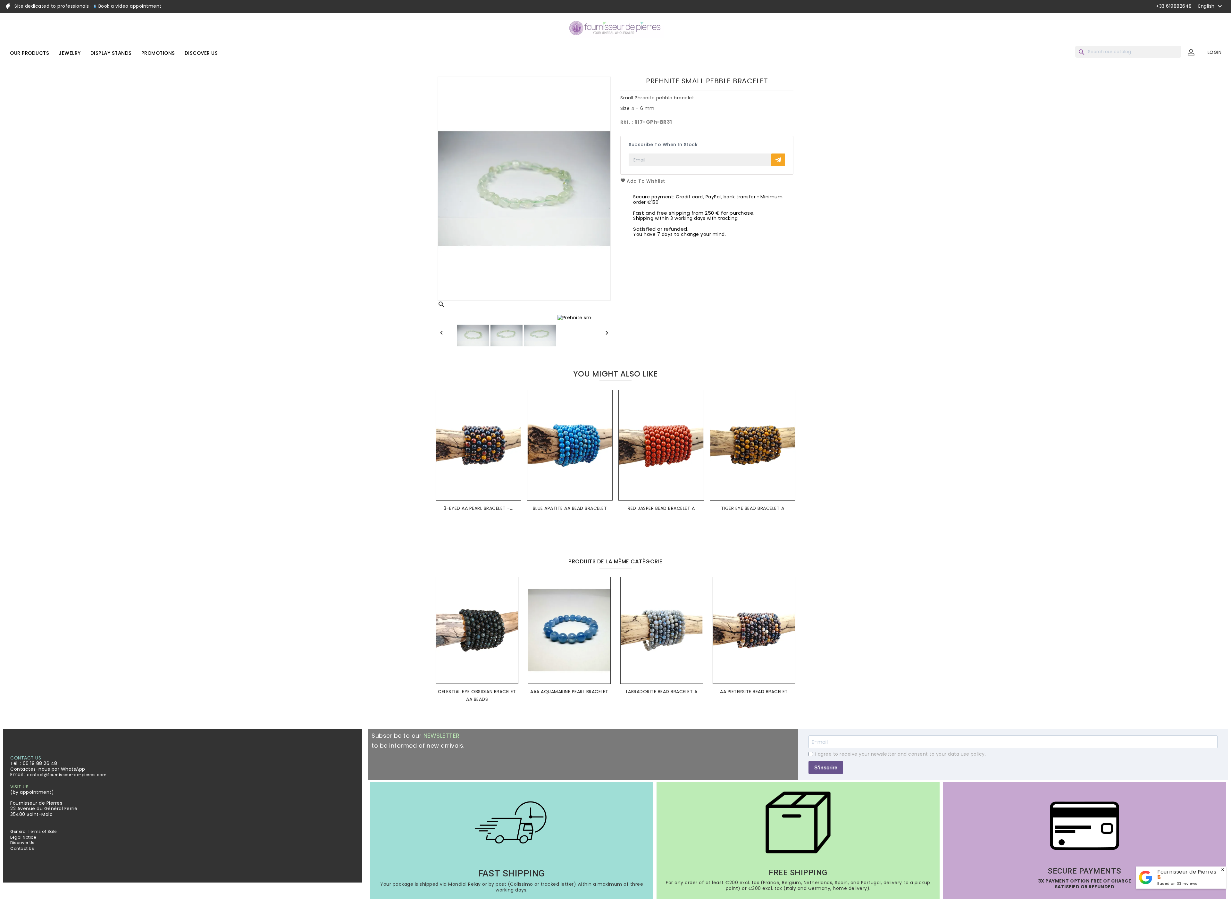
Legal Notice (23, 837)
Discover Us (22, 842)
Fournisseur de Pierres (1186, 871)
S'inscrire (825, 767)
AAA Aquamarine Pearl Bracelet (569, 691)
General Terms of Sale (33, 831)
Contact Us (22, 848)
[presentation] (610, 535)
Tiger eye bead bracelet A (752, 508)
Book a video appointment (129, 6)
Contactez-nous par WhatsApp (47, 769)
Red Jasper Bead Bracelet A (661, 508)
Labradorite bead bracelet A (662, 691)
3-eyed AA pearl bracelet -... (479, 508)
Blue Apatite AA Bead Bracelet (570, 508)
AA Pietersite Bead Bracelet (754, 691)
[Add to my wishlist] (514, 405)
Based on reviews (1177, 883)
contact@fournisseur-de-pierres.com (66, 774)
